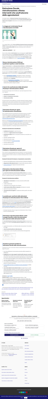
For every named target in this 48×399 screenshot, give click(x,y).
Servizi (26, 362)
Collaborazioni (11, 355)
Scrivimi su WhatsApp (34, 334)
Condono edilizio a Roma (29, 359)
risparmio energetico (21, 58)
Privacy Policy (27, 383)
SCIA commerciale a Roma (29, 351)
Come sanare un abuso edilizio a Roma (8, 372)
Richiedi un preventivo (14, 334)
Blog (25, 375)
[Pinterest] (26, 392)
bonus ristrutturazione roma (14, 287)
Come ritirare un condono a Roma (7, 380)
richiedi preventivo (6, 4)
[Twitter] (23, 392)
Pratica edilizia (6, 6)
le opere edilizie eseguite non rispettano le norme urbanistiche (15, 264)
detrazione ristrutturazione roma (10, 289)
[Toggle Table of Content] (14, 50)
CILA (15, 202)
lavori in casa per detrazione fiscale (23, 289)
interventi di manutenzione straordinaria (15, 120)
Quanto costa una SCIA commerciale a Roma (9, 375)
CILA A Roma (27, 345)
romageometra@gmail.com (12, 354)
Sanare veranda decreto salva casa (6, 301)
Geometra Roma (7, 0)
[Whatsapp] (21, 392)
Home (3, 6)
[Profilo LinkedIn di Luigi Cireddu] (2, 284)
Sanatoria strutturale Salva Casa (17, 301)
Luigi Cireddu (10, 276)
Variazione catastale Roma (29, 354)
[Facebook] (19, 392)
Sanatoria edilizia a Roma (29, 356)
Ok (25, 397)
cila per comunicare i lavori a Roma (8, 206)
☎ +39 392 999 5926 (24, 338)
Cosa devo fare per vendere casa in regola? (28, 301)
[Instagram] (28, 392)
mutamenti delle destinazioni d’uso (8, 118)
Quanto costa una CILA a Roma (7, 369)
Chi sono (26, 372)
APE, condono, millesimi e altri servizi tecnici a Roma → (12, 332)
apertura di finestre (7, 164)
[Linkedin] (25, 392)
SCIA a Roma (27, 348)
